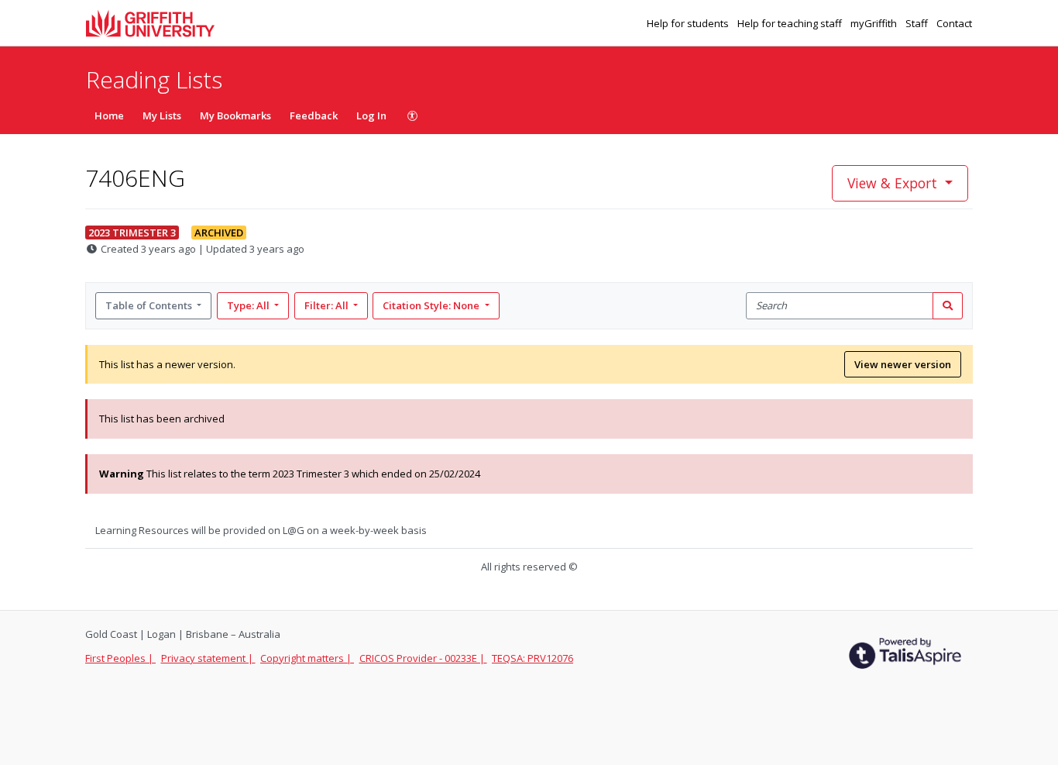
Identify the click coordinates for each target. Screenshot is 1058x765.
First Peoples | (120, 658)
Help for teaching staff (790, 23)
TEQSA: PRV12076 (532, 658)
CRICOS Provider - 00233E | (423, 658)
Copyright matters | (307, 658)
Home (109, 115)
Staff (917, 23)
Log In (371, 115)
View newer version (902, 364)
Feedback (314, 115)
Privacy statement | (208, 658)
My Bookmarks (235, 115)
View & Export (892, 183)
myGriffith (874, 23)
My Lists (162, 115)
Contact (954, 23)
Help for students (689, 23)
